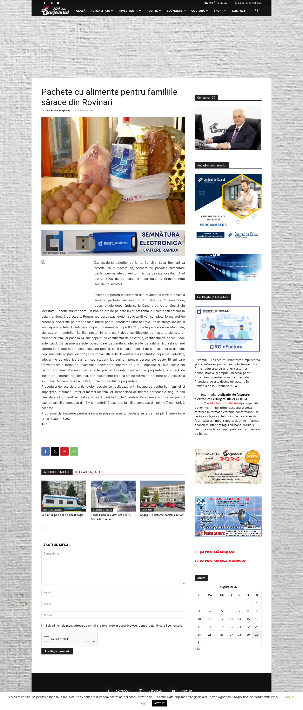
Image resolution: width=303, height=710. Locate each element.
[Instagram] (51, 3)
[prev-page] (44, 527)
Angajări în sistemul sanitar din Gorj (161, 514)
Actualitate (100, 11)
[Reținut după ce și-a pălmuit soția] (63, 496)
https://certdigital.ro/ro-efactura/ (218, 403)
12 (222, 619)
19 (222, 627)
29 (248, 634)
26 (222, 634)
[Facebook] (44, 3)
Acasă (81, 11)
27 (231, 634)
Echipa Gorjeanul (60, 110)
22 (248, 627)
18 (209, 627)
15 (248, 619)
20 (231, 627)
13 (231, 619)
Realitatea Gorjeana (53, 509)
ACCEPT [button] (159, 703)
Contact (238, 11)
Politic (152, 11)
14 (239, 619)
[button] (257, 11)
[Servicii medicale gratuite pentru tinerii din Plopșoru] (113, 496)
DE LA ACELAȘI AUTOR (90, 472)
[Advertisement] (151, 47)
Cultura (198, 11)
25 (209, 634)
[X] (55, 451)
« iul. (198, 649)
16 (256, 619)
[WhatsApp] (74, 451)
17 (199, 627)
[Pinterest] (64, 451)
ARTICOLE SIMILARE (57, 472)
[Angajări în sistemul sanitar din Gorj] (162, 496)
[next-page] (50, 527)
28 (239, 634)
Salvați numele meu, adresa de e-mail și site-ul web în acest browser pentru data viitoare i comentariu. (114, 625)
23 (256, 627)
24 (199, 634)
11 (209, 619)
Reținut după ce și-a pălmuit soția (62, 514)
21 (239, 627)
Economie (174, 11)
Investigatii (128, 11)
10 (199, 619)
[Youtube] (58, 3)
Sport (218, 11)
